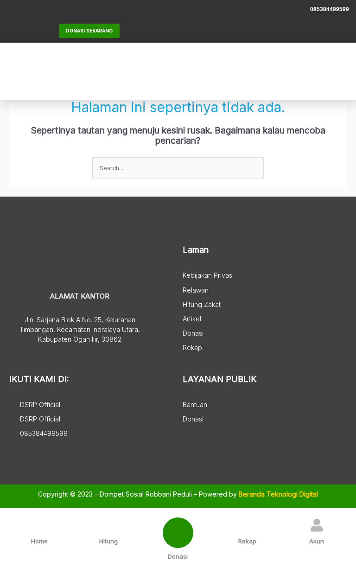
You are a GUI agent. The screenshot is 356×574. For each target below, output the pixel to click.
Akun (316, 541)
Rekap (247, 541)
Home (39, 541)
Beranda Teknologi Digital (278, 494)
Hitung (108, 541)
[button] (283, 71)
